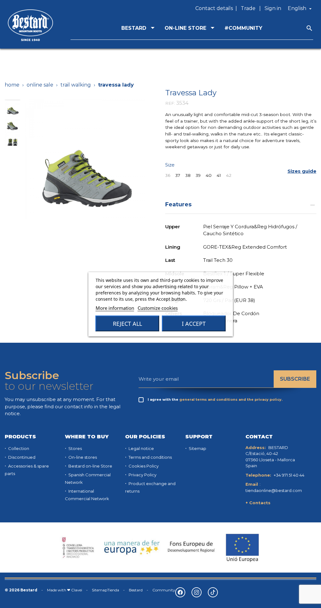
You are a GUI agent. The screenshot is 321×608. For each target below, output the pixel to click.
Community (163, 590)
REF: (170, 103)
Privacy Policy (142, 474)
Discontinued (21, 457)
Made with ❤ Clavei (64, 590)
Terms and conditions (150, 457)
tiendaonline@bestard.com (273, 490)
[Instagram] (197, 592)
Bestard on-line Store (89, 465)
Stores (74, 448)
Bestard (136, 590)
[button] (301, 171)
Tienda (113, 590)
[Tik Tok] (213, 592)
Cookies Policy (143, 465)
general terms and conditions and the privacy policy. (230, 399)
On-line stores (82, 457)
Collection (18, 448)
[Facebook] (180, 592)
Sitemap (197, 448)
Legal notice (141, 448)
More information (115, 307)
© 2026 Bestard (21, 590)
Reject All (127, 323)
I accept (194, 323)
